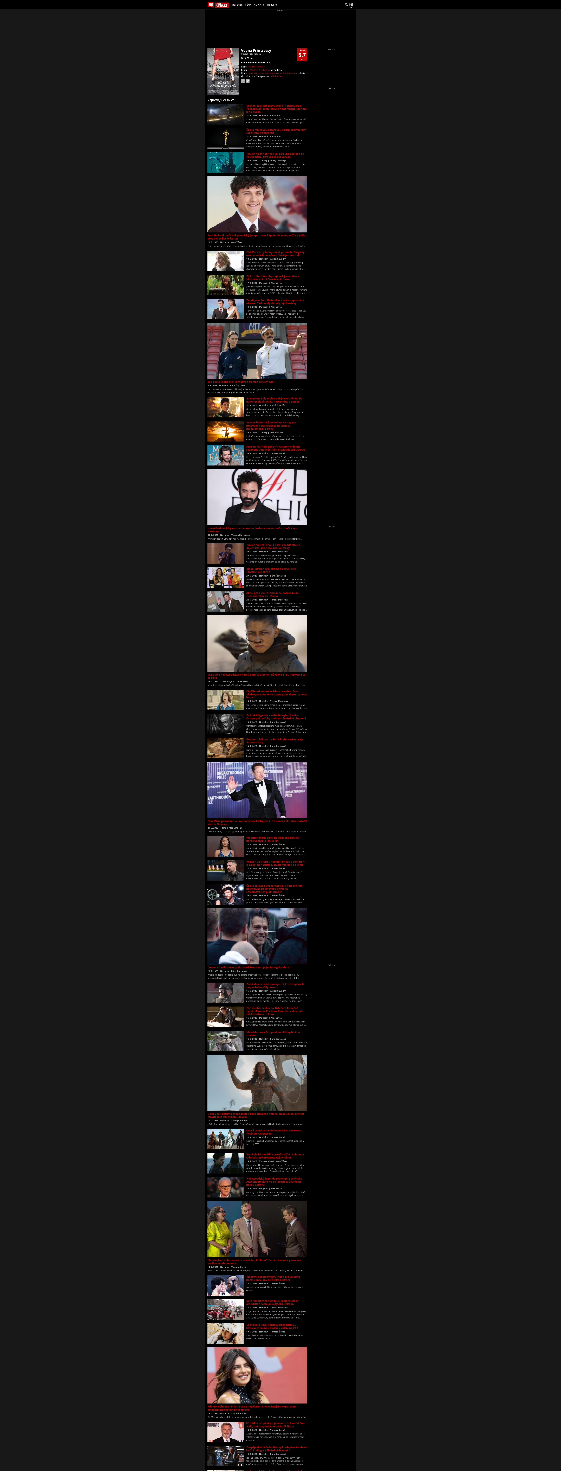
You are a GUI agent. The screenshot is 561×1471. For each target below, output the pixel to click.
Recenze (237, 4)
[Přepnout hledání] (346, 4)
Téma (248, 4)
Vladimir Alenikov (257, 66)
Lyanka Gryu (254, 73)
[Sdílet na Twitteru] (248, 81)
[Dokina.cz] (218, 4)
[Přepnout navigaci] (351, 4)
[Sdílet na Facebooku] (243, 81)
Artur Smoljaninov (285, 73)
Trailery (272, 4)
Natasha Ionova (268, 73)
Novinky (259, 4)
